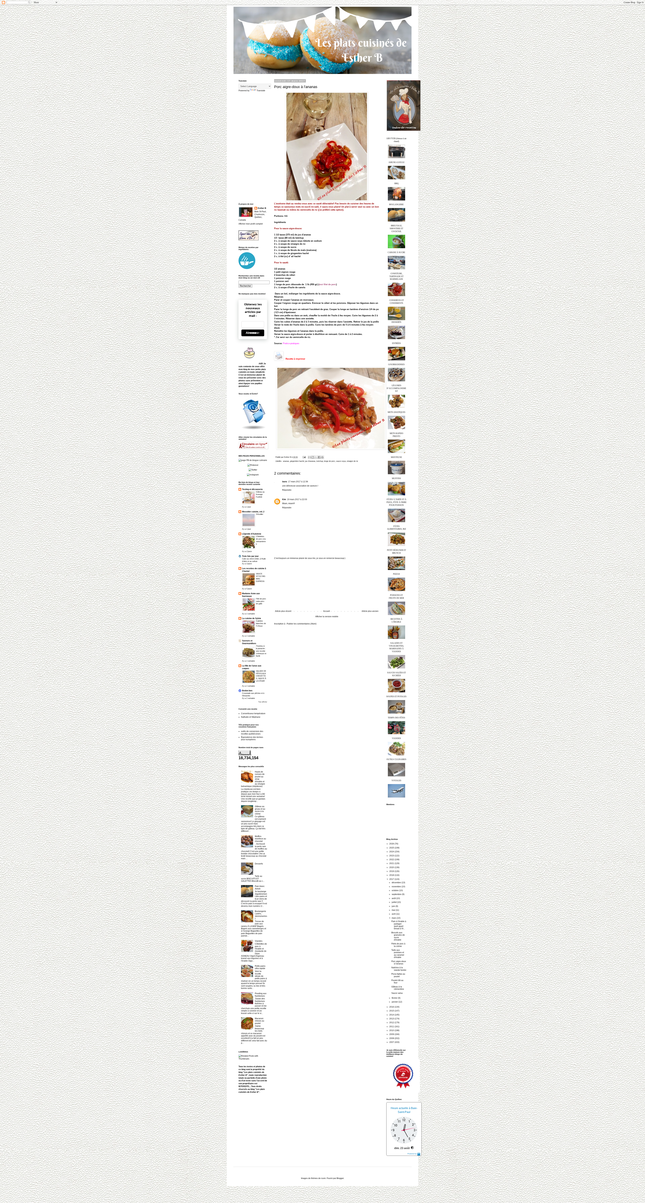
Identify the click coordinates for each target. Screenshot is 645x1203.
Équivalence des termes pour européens (252, 738)
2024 (392, 851)
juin (394, 906)
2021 (392, 863)
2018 (392, 875)
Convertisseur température (253, 713)
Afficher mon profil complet (251, 224)
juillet (394, 902)
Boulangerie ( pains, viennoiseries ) (261, 915)
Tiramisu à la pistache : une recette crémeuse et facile (261, 651)
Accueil (326, 611)
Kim (284, 499)
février (395, 998)
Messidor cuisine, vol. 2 (253, 512)
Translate (261, 90)
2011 (392, 1026)
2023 (392, 855)
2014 (392, 1015)
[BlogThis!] (312, 457)
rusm (323, 1178)
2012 (392, 1022)
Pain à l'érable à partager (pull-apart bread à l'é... (398, 925)
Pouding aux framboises (260, 994)
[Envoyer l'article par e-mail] (304, 457)
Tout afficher (262, 702)
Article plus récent (283, 611)
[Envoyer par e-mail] (309, 457)
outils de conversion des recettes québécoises (252, 732)
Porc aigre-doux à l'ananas (398, 962)
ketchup (319, 461)
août (394, 898)
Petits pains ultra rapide (260, 967)
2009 (392, 1034)
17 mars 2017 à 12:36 (298, 481)
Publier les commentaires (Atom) (301, 624)
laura (284, 481)
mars (394, 918)
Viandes (258, 941)
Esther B (262, 208)
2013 (392, 1018)
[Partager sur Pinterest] (322, 457)
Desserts (259, 864)
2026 (392, 844)
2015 (392, 1011)
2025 (392, 848)
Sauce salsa (397, 993)
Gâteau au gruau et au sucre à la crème (260, 810)
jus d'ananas (310, 461)
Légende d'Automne (251, 534)
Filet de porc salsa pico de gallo (261, 601)
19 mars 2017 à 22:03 (297, 499)
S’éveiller (259, 514)
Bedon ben (247, 690)
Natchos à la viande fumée (398, 968)
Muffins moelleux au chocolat (260, 838)
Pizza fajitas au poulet (398, 975)
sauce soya (341, 461)
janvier (395, 1002)
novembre (396, 886)
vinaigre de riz (352, 461)
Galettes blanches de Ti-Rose (261, 623)
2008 (392, 1038)
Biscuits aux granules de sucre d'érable (398, 936)
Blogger (340, 1178)
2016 (392, 1007)
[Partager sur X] (316, 457)
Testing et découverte (252, 489)
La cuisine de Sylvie (251, 618)
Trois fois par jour (250, 556)
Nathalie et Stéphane (250, 717)
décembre (396, 882)
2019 (392, 871)
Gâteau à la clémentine (397, 988)
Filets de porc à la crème (398, 945)
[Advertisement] (327, 585)
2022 (392, 859)
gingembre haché (297, 461)
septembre (397, 894)
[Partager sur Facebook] (319, 457)
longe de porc (329, 461)
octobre (395, 890)
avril (394, 914)
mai (394, 910)
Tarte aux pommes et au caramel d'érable (397, 954)
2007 (392, 1042)
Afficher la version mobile (326, 616)
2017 (392, 879)
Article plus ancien (370, 611)
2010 (392, 1030)
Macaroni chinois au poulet (259, 1021)
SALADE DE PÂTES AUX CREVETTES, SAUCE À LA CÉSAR (261, 676)
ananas (286, 461)
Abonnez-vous (253, 332)
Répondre (286, 490)
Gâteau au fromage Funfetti (260, 494)
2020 (392, 867)
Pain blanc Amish (260, 887)
